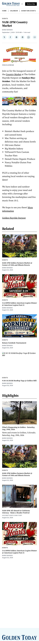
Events (5, 18)
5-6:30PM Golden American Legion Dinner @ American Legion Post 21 (19, 304)
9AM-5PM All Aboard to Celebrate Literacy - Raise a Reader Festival (16, 511)
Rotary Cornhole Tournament (14, 343)
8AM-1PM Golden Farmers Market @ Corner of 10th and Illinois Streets (17, 264)
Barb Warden (7, 30)
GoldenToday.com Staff (12, 515)
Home (4, 11)
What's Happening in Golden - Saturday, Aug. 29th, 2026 (18, 428)
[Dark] (22, 4)
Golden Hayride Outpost (14, 217)
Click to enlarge (8, 65)
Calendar (14, 11)
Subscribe (31, 4)
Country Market (13, 74)
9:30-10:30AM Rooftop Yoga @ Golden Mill (19, 380)
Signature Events (28, 11)
